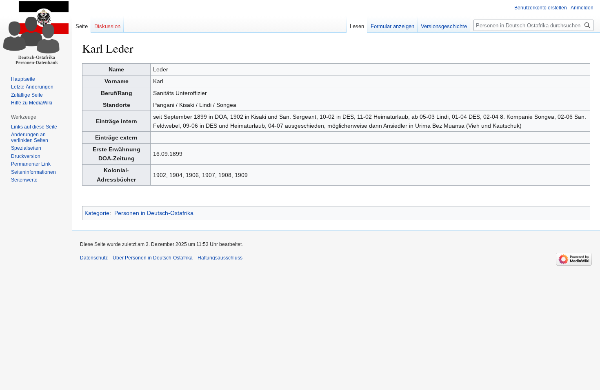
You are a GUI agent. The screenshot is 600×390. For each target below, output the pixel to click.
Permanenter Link (31, 164)
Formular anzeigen (392, 26)
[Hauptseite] (36, 32)
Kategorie (96, 213)
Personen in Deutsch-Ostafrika (153, 213)
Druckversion (25, 156)
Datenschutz (94, 258)
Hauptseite (23, 79)
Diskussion (107, 26)
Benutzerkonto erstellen (540, 8)
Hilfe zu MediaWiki (31, 103)
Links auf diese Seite (34, 127)
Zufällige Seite (27, 95)
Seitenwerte (24, 180)
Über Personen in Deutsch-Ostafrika (153, 258)
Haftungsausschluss (220, 258)
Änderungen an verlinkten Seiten (29, 137)
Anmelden (582, 8)
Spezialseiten (26, 148)
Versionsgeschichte (444, 26)
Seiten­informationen (33, 172)
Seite (82, 26)
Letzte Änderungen (32, 87)
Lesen (357, 26)
